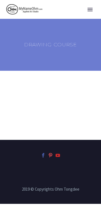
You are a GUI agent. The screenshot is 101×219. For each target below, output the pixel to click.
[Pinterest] (50, 155)
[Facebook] (43, 155)
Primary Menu (90, 9)
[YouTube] (58, 155)
